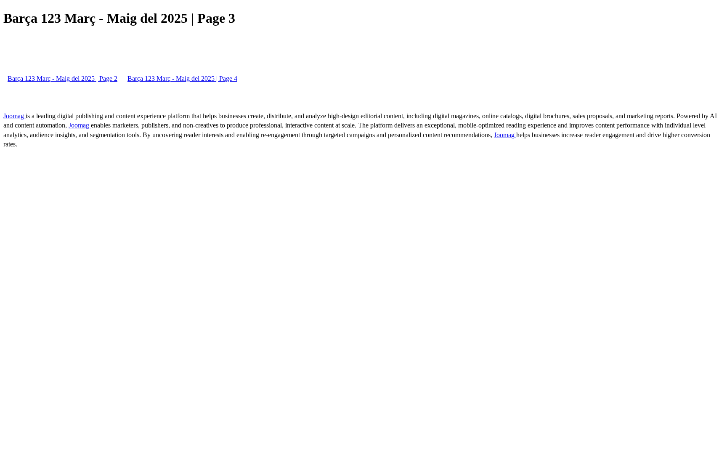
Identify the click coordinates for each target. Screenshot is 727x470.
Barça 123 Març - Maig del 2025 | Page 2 (62, 78)
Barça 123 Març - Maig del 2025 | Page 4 (182, 78)
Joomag (14, 115)
